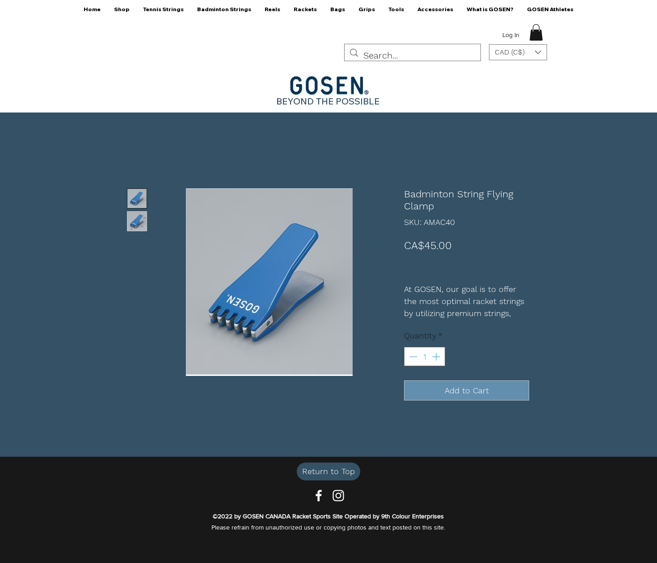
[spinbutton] (424, 356)
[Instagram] (338, 495)
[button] (121, 12)
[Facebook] (318, 495)
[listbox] (518, 52)
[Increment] (437, 356)
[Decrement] (412, 356)
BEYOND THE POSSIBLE (327, 101)
